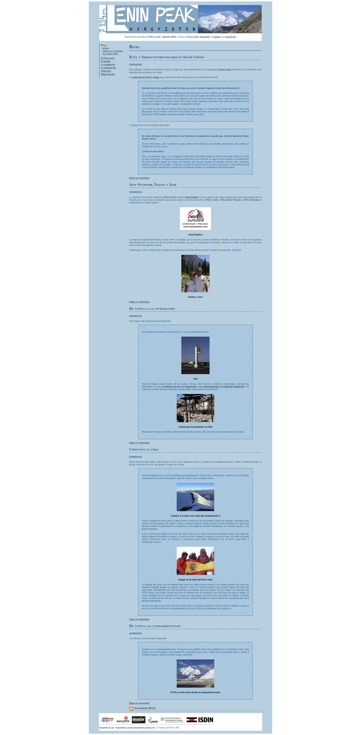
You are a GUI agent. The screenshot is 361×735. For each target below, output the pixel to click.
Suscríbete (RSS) (110, 54)
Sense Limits (224, 69)
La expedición (108, 64)
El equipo (106, 61)
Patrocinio (106, 71)
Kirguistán (205, 37)
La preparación (108, 68)
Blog (103, 45)
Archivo (105, 48)
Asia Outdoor (191, 197)
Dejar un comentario (139, 178)
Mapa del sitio (108, 74)
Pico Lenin (193, 37)
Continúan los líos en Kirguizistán (179, 386)
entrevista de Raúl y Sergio (145, 77)
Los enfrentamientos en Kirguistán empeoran (221, 386)
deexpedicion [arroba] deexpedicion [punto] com (135, 728)
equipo (216, 37)
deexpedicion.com (106, 728)
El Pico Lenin (107, 58)
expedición (230, 37)
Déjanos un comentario (112, 51)
